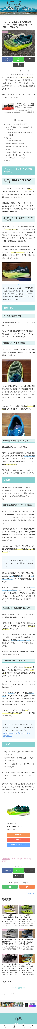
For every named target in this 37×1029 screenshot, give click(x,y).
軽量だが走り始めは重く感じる (17, 146)
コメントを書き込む (18, 988)
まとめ (8, 161)
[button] (29, 59)
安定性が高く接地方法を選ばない (17, 155)
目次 (15, 120)
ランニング (7, 859)
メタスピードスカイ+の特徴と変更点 (17, 124)
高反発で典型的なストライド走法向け (19, 152)
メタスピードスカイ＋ (15, 826)
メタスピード (26, 859)
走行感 (8, 149)
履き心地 (8, 138)
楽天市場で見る (18, 839)
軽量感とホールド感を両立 (15, 143)
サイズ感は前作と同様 (14, 141)
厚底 (5, 861)
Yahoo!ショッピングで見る (18, 844)
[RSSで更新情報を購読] (27, 887)
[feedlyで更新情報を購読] (10, 887)
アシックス (16, 859)
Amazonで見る (18, 834)
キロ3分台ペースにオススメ (16, 158)
